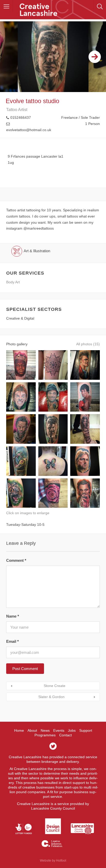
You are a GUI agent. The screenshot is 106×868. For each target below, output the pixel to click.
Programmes (45, 735)
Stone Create (54, 686)
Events (58, 730)
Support (85, 730)
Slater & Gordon (51, 697)
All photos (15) (88, 344)
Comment (16, 560)
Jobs (72, 730)
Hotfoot (61, 860)
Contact (65, 735)
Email (12, 641)
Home (19, 730)
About (32, 730)
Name (12, 616)
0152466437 (20, 117)
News (45, 730)
